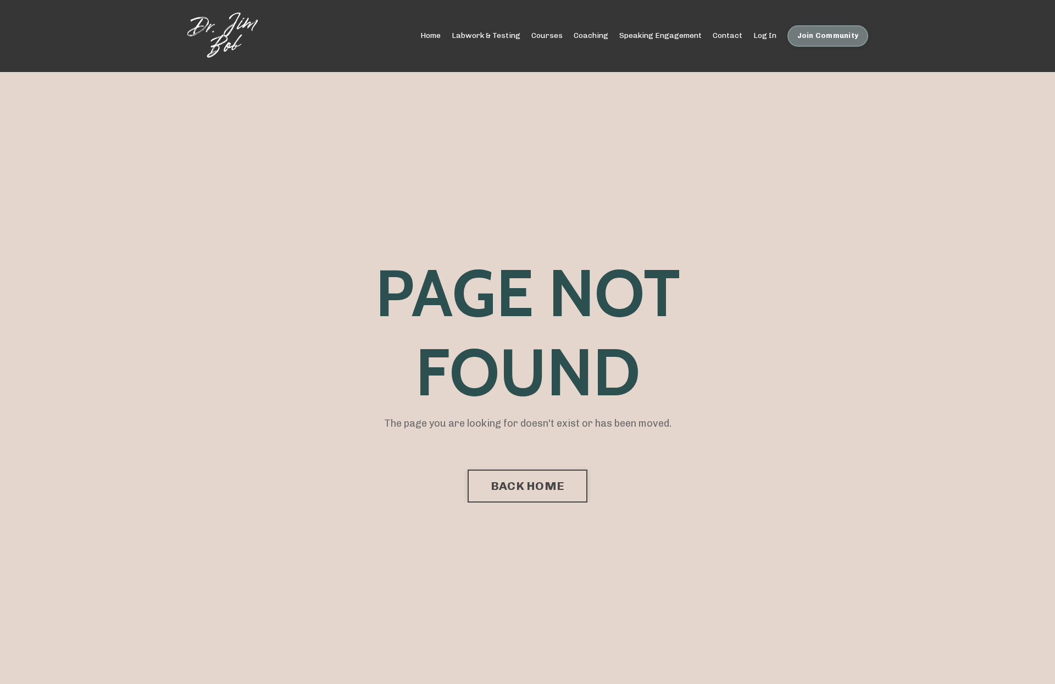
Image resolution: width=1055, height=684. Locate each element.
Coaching (591, 35)
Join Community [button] (828, 35)
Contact (727, 35)
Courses (547, 35)
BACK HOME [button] (527, 486)
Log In (764, 35)
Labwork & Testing (486, 35)
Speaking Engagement (660, 35)
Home (430, 35)
